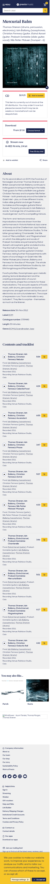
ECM (10, 315)
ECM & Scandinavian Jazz (21, 328)
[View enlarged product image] (25, 66)
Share (45, 160)
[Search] (45, 10)
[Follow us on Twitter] (10, 776)
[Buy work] (44, 357)
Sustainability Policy (10, 766)
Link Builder (7, 808)
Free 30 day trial (36, 151)
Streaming (7, 793)
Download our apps (10, 840)
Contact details (9, 831)
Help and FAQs (8, 804)
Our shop (6, 759)
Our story (6, 762)
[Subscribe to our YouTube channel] (25, 776)
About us (6, 752)
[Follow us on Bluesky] (15, 776)
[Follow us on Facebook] (5, 776)
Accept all (40, 879)
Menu (7, 4)
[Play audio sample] (4, 357)
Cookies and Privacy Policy (13, 822)
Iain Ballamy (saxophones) (19, 363)
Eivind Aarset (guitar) (17, 547)
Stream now (16, 142)
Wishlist (6, 797)
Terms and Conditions (11, 818)
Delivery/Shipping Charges (13, 811)
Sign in (5, 790)
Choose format (34, 130)
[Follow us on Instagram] (20, 776)
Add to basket (37, 95)
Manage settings (19, 879)
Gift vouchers (8, 800)
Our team (6, 755)
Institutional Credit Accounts (13, 815)
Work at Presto (8, 769)
